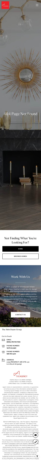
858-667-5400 (11, 353)
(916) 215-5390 (11, 348)
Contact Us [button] (20, 314)
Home (20, 249)
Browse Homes (20, 256)
